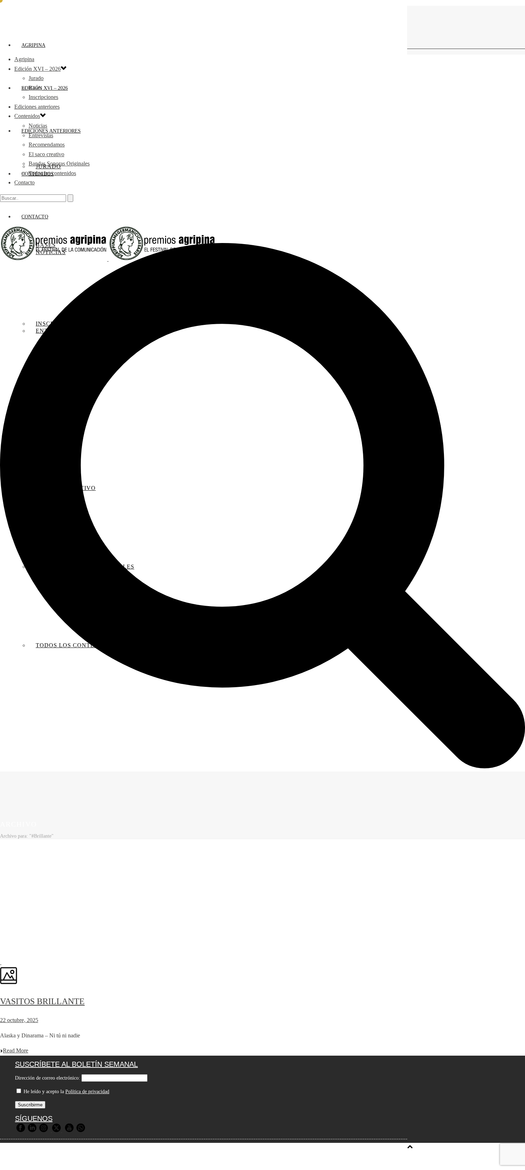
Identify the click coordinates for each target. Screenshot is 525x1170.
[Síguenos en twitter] (56, 1130)
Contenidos (27, 116)
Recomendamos (47, 145)
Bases (35, 88)
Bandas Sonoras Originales (59, 163)
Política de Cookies (284, 1160)
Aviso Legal (179, 1160)
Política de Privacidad (227, 1160)
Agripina (33, 45)
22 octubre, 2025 (19, 1020)
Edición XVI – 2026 (44, 88)
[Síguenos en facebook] (20, 1130)
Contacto (24, 182)
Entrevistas (41, 135)
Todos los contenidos (52, 173)
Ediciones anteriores (37, 107)
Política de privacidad (87, 1091)
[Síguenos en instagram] (43, 1130)
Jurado (36, 78)
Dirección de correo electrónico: (47, 1078)
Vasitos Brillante (42, 1001)
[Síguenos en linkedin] (32, 1130)
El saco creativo (46, 154)
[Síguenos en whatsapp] (80, 1130)
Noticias (38, 126)
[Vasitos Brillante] (0, 962)
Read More (15, 1050)
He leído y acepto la (65, 1091)
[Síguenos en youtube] (69, 1130)
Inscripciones (43, 97)
